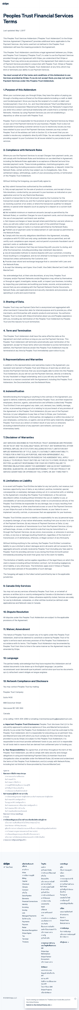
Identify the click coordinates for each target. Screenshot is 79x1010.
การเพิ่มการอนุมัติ (28, 875)
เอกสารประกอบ (46, 970)
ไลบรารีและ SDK (47, 987)
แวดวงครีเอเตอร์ (46, 912)
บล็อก (62, 873)
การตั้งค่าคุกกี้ (64, 900)
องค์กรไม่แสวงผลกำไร (48, 929)
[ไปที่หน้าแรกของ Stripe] (5, 864)
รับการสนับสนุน (65, 931)
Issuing (24, 910)
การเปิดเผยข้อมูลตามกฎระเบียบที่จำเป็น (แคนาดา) (22, 834)
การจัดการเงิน (46, 901)
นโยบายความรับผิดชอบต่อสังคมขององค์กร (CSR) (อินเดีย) (25, 837)
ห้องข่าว (63, 917)
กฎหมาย (6, 771)
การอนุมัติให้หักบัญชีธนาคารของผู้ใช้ (17, 785)
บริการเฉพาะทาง (47, 932)
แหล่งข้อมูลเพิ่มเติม (66, 903)
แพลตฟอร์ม (45, 904)
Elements (25, 898)
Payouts (25, 924)
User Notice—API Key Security (16, 825)
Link (23, 913)
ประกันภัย (44, 924)
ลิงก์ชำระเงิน (26, 919)
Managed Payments (29, 916)
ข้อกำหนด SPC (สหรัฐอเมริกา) (15, 799)
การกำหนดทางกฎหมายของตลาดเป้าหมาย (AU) (21, 831)
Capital (24, 881)
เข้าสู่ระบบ (63, 942)
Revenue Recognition (29, 930)
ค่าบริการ (25, 870)
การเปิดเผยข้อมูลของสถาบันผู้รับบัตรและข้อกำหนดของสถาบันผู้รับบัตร (29, 797)
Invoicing (25, 907)
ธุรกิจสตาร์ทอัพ (46, 870)
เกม (42, 915)
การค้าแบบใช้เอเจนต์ (48, 873)
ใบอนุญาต (63, 895)
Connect (25, 890)
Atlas (24, 872)
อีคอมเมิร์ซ (45, 879)
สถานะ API (44, 978)
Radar (24, 927)
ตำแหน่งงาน (64, 914)
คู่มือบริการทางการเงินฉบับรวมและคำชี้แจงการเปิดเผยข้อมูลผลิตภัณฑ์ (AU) (30, 828)
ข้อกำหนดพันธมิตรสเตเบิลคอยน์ (16, 811)
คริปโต (24, 893)
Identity (25, 904)
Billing (24, 878)
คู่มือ (61, 867)
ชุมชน (62, 876)
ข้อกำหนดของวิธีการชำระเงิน (15, 808)
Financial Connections (30, 901)
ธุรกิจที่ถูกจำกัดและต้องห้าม (14, 788)
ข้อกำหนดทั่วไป (10, 779)
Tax (23, 936)
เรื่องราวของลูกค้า (66, 870)
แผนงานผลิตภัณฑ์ (66, 912)
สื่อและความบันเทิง (47, 926)
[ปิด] (75, 999)
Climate (25, 887)
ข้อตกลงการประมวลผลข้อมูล (13, 814)
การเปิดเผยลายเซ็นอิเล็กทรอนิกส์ (16, 791)
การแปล (6, 817)
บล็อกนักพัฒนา (46, 992)
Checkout (25, 884)
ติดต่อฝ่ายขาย (65, 923)
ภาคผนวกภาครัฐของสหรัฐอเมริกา (14, 840)
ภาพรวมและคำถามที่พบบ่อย (14, 776)
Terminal (25, 939)
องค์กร (43, 867)
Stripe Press (64, 920)
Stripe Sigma (26, 933)
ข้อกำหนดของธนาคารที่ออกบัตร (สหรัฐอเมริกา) (21, 805)
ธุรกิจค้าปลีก (45, 938)
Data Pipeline (27, 896)
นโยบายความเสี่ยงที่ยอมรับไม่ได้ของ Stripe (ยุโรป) (22, 823)
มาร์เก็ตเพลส (45, 898)
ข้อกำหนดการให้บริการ (13, 782)
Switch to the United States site (38, 1005)
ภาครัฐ (43, 935)
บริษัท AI (44, 910)
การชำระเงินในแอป (48, 895)
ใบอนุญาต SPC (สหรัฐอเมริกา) (15, 802)
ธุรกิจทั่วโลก (45, 892)
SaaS (43, 907)
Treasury (25, 942)
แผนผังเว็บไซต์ (65, 898)
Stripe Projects (46, 990)
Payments (26, 922)
